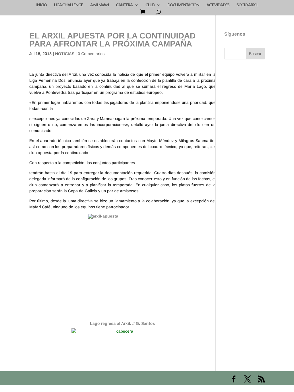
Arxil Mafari (99, 5)
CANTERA (124, 5)
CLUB (150, 5)
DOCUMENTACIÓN (183, 5)
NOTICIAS (64, 53)
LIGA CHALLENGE (68, 5)
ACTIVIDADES (217, 5)
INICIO (41, 5)
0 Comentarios (91, 53)
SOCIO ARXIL (247, 5)
